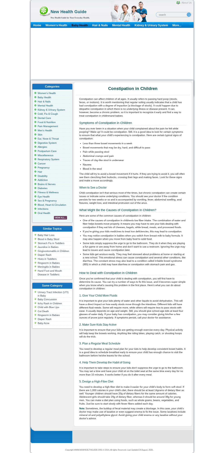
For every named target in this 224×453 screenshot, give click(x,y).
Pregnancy (44, 167)
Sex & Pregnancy (47, 200)
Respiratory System (48, 159)
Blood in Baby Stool (48, 239)
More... (176, 25)
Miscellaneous (45, 155)
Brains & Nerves (46, 184)
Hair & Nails (100, 25)
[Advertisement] (112, 54)
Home (37, 25)
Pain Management (48, 126)
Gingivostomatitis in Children (53, 251)
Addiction (43, 180)
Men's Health (45, 130)
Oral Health (44, 213)
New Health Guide (68, 11)
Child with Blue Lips (48, 307)
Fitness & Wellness (48, 192)
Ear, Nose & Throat (48, 138)
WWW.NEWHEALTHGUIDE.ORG (88, 450)
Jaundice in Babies (48, 247)
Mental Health (121, 25)
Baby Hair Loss (46, 235)
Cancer (42, 163)
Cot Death (43, 311)
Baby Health (80, 25)
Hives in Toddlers (47, 258)
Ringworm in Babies (49, 263)
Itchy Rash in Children (50, 303)
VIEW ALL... (60, 218)
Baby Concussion (47, 299)
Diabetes (42, 188)
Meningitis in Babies (49, 266)
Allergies (42, 146)
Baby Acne (43, 323)
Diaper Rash (44, 254)
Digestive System (47, 142)
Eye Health (44, 196)
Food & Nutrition (47, 122)
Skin (40, 134)
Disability (42, 176)
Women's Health (56, 25)
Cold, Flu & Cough (48, 113)
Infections (43, 208)
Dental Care (44, 118)
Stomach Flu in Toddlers (51, 243)
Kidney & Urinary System (151, 25)
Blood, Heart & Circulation (52, 204)
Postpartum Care (47, 151)
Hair (40, 171)
